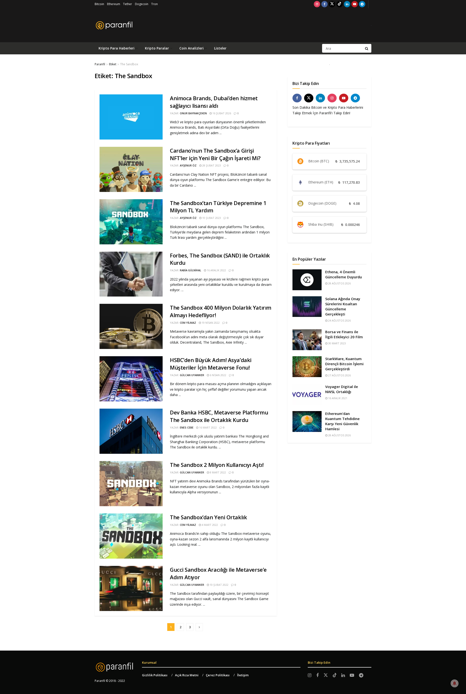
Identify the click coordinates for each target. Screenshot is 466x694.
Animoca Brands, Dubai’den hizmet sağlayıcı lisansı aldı (214, 101)
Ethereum (113, 4)
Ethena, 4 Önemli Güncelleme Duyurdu (343, 274)
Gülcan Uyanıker (192, 375)
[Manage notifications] (454, 683)
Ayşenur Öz (188, 165)
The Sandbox (129, 64)
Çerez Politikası (218, 675)
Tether (127, 4)
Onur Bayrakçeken (193, 113)
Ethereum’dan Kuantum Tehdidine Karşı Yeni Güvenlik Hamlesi (342, 421)
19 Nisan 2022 (210, 322)
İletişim (243, 675)
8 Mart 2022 (217, 472)
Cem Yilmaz (188, 322)
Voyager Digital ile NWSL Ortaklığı (341, 389)
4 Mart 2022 (209, 525)
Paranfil (100, 64)
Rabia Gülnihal (190, 270)
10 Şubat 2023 (211, 218)
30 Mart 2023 (336, 343)
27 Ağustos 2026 (339, 375)
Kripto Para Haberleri (116, 48)
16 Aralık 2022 (216, 270)
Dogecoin (141, 4)
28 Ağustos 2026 (339, 283)
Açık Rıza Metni (187, 675)
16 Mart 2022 (207, 427)
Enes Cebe (186, 427)
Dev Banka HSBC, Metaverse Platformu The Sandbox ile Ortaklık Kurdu (219, 416)
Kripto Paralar (157, 48)
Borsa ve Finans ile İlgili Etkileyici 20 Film (344, 334)
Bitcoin (99, 4)
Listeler (220, 48)
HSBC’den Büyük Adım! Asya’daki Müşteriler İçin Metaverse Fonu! (210, 363)
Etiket (112, 64)
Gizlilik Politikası (154, 675)
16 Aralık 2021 (337, 398)
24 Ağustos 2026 (339, 320)
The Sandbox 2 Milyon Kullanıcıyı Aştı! (216, 464)
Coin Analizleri (191, 48)
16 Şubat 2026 (221, 113)
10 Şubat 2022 (218, 585)
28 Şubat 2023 (211, 165)
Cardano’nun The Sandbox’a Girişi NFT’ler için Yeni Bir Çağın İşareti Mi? (215, 154)
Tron (154, 4)
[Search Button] (367, 48)
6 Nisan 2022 (217, 375)
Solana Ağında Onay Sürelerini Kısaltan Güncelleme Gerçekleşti (342, 306)
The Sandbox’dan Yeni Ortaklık (208, 517)
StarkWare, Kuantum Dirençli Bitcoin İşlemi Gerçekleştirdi (344, 363)
